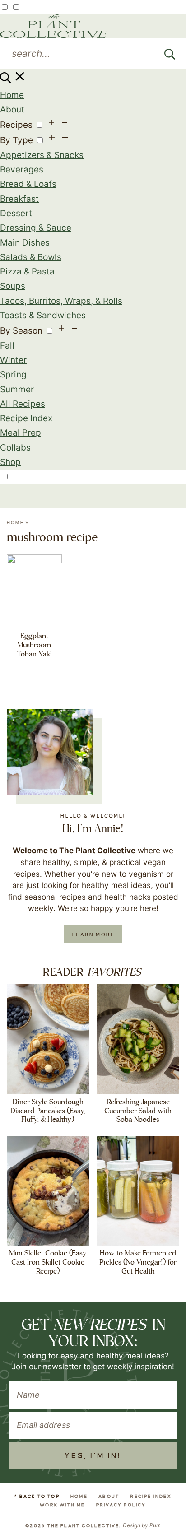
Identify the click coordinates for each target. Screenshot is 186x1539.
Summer (17, 389)
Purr (154, 1525)
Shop (10, 462)
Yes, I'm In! (93, 1456)
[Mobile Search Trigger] (13, 80)
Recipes (16, 125)
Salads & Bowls (30, 257)
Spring (13, 374)
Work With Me (62, 1504)
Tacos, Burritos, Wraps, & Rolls (61, 301)
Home (12, 95)
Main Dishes (25, 242)
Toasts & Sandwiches (43, 315)
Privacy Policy (121, 1504)
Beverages (21, 169)
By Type (16, 140)
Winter (13, 360)
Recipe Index (26, 418)
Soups (12, 286)
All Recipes (22, 404)
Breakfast (19, 199)
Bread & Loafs (28, 184)
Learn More (93, 934)
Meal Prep (20, 433)
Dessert (16, 213)
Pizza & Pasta (27, 271)
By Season (21, 330)
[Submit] (170, 54)
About (12, 109)
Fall (7, 345)
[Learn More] (50, 752)
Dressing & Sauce (35, 228)
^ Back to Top (37, 1496)
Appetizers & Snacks (42, 155)
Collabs (15, 447)
